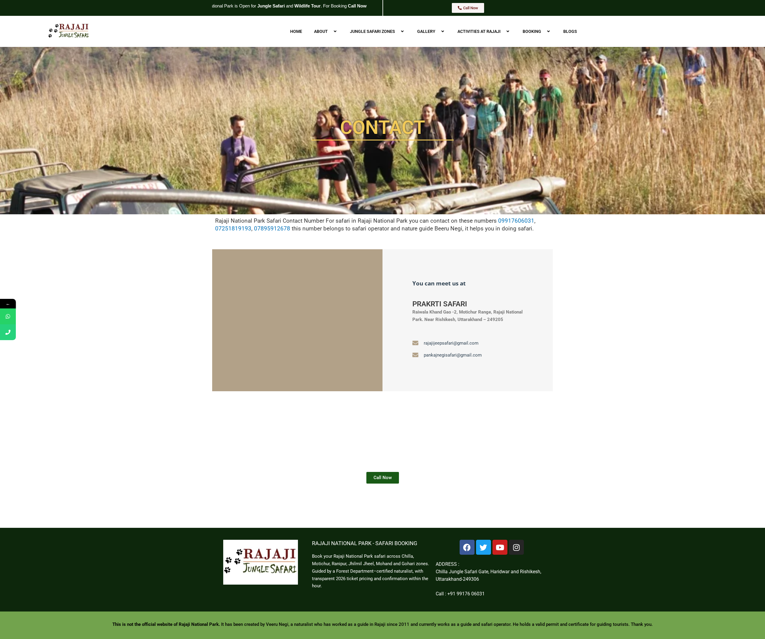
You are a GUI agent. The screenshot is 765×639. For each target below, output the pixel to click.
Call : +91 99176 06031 (460, 594)
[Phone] (8, 332)
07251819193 (233, 228)
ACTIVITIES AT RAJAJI (479, 31)
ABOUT (321, 31)
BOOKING (532, 31)
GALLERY (426, 31)
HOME (296, 31)
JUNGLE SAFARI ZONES (372, 31)
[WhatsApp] (8, 316)
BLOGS (570, 31)
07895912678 (272, 228)
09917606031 (516, 221)
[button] (330, 31)
